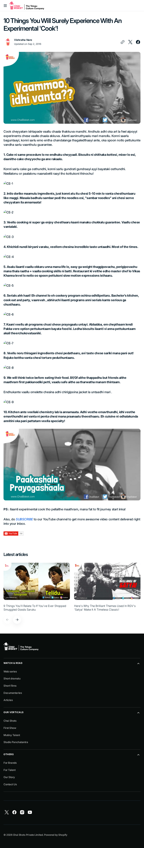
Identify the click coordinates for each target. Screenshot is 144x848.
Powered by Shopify (55, 834)
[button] (5, 5)
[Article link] (37, 587)
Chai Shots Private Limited (28, 834)
